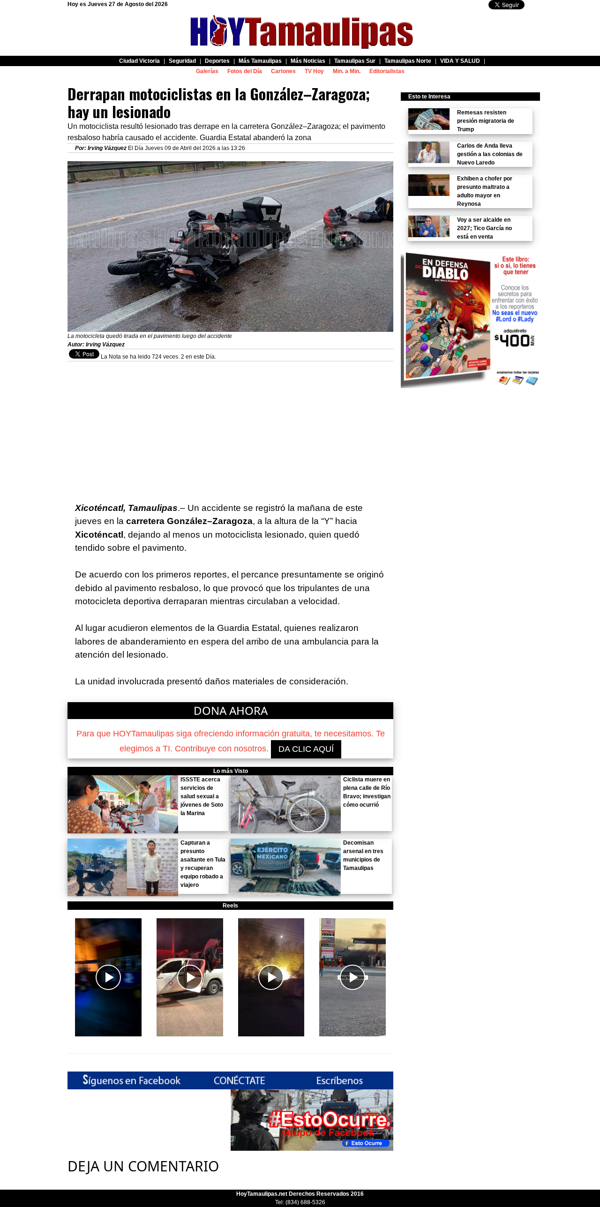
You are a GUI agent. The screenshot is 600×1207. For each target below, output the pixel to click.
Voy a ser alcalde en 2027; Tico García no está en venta (484, 228)
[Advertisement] (230, 427)
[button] (108, 977)
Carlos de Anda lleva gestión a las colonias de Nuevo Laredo (490, 154)
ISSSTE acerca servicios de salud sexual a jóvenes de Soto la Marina (201, 796)
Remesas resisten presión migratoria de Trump (485, 121)
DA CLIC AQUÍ (306, 749)
